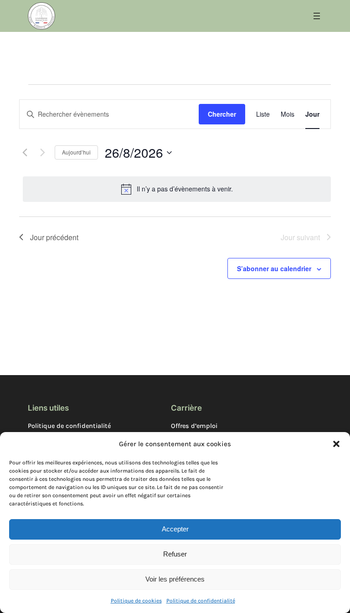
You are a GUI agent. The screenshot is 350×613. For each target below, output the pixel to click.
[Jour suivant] (42, 152)
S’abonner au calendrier (274, 268)
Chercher (222, 113)
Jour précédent (54, 237)
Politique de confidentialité (200, 601)
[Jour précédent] (24, 152)
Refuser (175, 554)
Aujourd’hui (76, 152)
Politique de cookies (136, 601)
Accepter (175, 529)
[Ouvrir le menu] (316, 15)
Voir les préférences (175, 579)
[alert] (177, 189)
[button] (336, 443)
